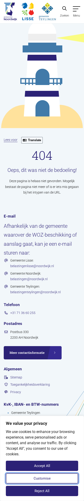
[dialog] (42, 458)
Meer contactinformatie (27, 353)
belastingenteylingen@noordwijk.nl (35, 292)
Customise (42, 478)
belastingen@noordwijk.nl (29, 279)
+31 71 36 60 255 (22, 313)
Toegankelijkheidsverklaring (30, 384)
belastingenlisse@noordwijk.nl (32, 266)
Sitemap (16, 377)
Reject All (42, 491)
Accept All (42, 466)
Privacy (15, 392)
